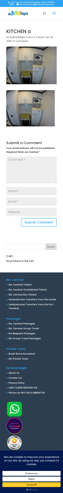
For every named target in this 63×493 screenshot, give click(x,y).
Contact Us (15, 377)
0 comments (20, 41)
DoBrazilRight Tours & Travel (26, 37)
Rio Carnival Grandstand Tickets (28, 289)
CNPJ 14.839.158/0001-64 (23, 387)
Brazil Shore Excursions (22, 353)
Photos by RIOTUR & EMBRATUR (27, 392)
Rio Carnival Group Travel (24, 328)
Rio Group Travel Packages (25, 338)
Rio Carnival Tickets (20, 284)
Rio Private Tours (18, 358)
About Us (14, 372)
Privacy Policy (16, 382)
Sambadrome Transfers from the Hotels (32, 299)
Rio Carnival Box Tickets (23, 294)
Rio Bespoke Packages (22, 333)
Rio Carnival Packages (22, 323)
